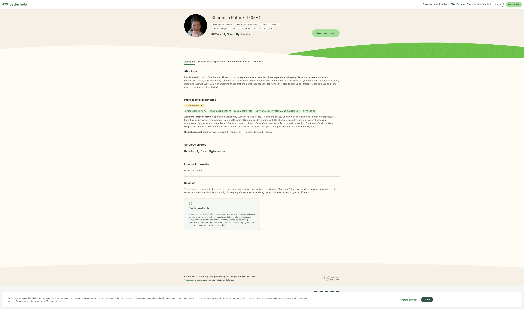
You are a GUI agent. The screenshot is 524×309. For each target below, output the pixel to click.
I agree (427, 299)
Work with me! (326, 33)
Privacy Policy (113, 298)
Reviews (258, 61)
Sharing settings (409, 299)
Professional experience (211, 61)
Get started (513, 4)
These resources (192, 280)
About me (189, 61)
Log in (498, 4)
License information (239, 61)
